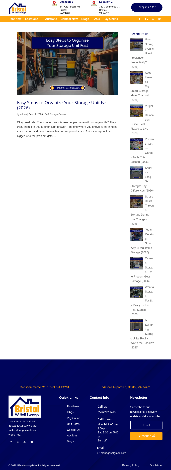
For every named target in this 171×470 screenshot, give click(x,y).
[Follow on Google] (146, 19)
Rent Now (15, 19)
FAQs (96, 19)
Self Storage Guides (55, 114)
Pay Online (111, 19)
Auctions (51, 19)
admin (23, 114)
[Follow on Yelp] (153, 19)
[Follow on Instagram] (159, 19)
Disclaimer (156, 465)
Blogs (85, 19)
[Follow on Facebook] (139, 19)
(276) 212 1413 (146, 7)
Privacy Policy (131, 465)
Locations (31, 19)
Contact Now (69, 19)
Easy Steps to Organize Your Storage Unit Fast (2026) (63, 105)
